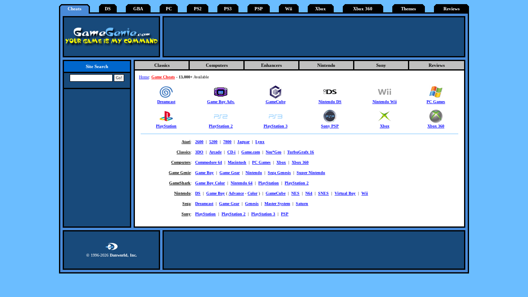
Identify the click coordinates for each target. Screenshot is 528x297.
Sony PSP (330, 126)
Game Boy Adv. (221, 101)
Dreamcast (166, 101)
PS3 (228, 9)
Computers (217, 65)
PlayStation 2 (221, 126)
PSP (259, 9)
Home (144, 77)
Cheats (74, 9)
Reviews (451, 9)
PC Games (436, 101)
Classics (162, 65)
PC (169, 9)
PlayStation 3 (276, 126)
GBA (138, 9)
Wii (288, 9)
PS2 (198, 9)
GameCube (275, 101)
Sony (381, 65)
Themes (408, 9)
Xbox (320, 9)
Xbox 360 (362, 9)
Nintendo (326, 65)
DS (108, 9)
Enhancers (271, 65)
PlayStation (166, 126)
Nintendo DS (330, 101)
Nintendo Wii (384, 101)
